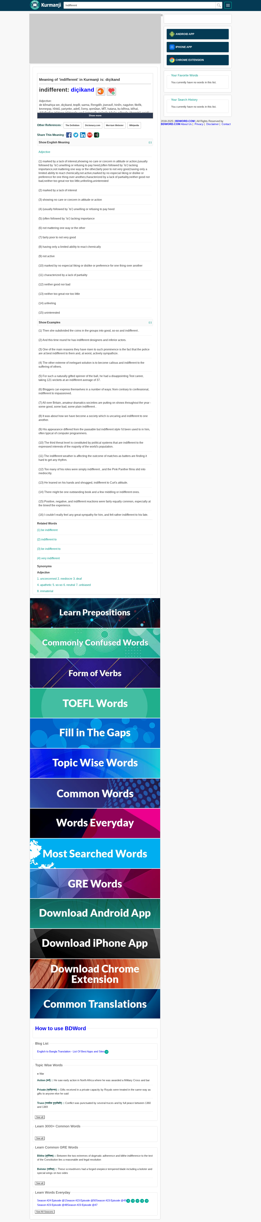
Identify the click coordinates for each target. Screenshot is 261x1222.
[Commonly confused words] (95, 656)
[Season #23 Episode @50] (133, 1201)
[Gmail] (90, 136)
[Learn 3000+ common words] (95, 807)
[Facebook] (69, 136)
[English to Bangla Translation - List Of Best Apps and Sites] (106, 1052)
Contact (226, 124)
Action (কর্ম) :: (45, 1080)
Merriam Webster (115, 125)
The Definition (72, 125)
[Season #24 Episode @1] (128, 1201)
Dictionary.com (92, 125)
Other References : (49, 125)
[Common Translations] (95, 1017)
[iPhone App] (95, 957)
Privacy (199, 124)
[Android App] (95, 927)
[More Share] (96, 136)
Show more (95, 115)
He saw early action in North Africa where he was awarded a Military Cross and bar (93, 1080)
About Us (186, 124)
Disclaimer (212, 124)
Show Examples (95, 322)
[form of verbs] (95, 686)
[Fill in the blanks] (95, 747)
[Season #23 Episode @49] (137, 1201)
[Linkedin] (83, 136)
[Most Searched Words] (95, 867)
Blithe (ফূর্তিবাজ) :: (47, 1155)
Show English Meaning (95, 142)
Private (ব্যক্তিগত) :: (48, 1089)
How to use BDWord (60, 1028)
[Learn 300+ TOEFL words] (95, 716)
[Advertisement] (94, 38)
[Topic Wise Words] (95, 777)
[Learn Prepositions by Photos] (95, 626)
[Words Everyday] (95, 837)
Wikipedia (134, 125)
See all (39, 1117)
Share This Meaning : (51, 134)
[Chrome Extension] (95, 987)
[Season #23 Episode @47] (147, 1201)
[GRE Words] (95, 897)
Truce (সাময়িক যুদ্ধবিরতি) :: (51, 1102)
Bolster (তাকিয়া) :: (47, 1168)
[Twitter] (76, 136)
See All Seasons (44, 1211)
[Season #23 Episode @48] (142, 1201)
